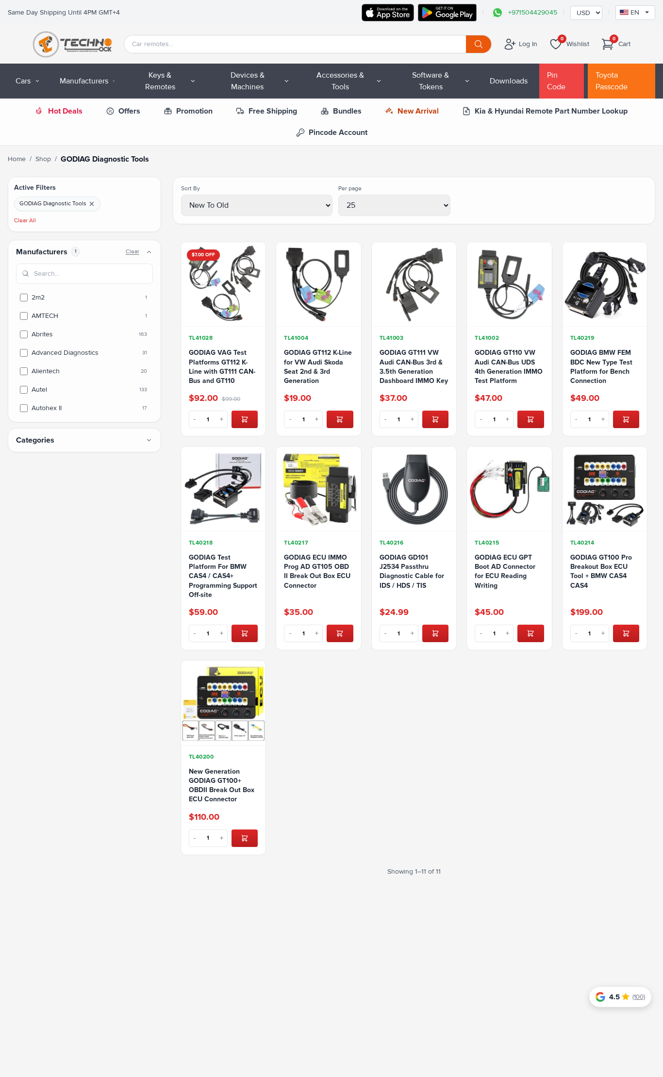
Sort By (190, 188)
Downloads (509, 81)
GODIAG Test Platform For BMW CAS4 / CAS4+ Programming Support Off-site (223, 576)
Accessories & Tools (340, 81)
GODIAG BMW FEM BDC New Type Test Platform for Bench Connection (601, 366)
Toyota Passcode (612, 81)
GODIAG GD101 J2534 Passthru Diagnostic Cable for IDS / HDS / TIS (412, 571)
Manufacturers (84, 81)
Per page (350, 188)
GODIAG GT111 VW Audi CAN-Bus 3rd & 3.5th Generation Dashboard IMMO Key (414, 366)
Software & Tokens (430, 81)
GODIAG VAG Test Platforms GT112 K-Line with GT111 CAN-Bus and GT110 (222, 366)
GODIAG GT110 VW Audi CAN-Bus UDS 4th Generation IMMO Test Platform (509, 366)
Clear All (25, 220)
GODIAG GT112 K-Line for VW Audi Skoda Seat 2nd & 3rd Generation (318, 366)
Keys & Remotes (160, 81)
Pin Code (556, 81)
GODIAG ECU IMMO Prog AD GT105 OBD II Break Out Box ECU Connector (317, 571)
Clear (132, 251)
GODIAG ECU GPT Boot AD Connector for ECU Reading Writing (505, 571)
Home (17, 159)
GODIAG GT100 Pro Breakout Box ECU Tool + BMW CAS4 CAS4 (601, 571)
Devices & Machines (248, 81)
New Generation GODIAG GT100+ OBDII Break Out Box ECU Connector (221, 785)
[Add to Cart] (245, 419)
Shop (43, 159)
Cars (23, 81)
